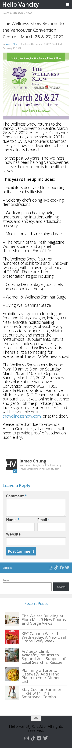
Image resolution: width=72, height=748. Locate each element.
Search (7, 580)
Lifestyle (18, 13)
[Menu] (67, 4)
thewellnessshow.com (22, 416)
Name (13, 519)
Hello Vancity (20, 4)
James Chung (13, 44)
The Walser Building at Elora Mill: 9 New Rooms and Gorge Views (44, 619)
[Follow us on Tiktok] (56, 567)
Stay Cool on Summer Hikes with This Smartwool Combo (41, 693)
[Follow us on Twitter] (67, 567)
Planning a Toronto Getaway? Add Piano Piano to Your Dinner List (41, 676)
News (29, 13)
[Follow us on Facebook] (62, 567)
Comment (16, 495)
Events (7, 13)
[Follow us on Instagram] (50, 567)
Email (43, 519)
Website (13, 534)
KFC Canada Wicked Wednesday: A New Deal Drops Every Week (44, 637)
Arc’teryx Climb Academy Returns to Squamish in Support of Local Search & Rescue (44, 657)
